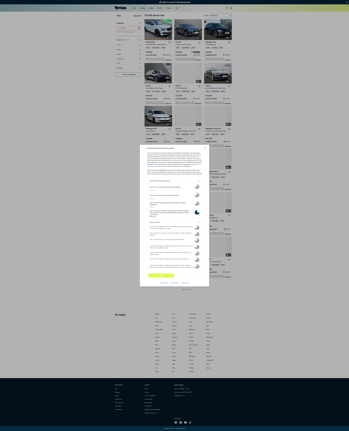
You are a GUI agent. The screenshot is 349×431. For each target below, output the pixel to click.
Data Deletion (164, 283)
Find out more (185, 2)
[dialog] (174, 215)
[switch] (197, 187)
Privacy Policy (185, 283)
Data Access (174, 283)
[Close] (206, 148)
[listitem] (174, 181)
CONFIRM (161, 276)
